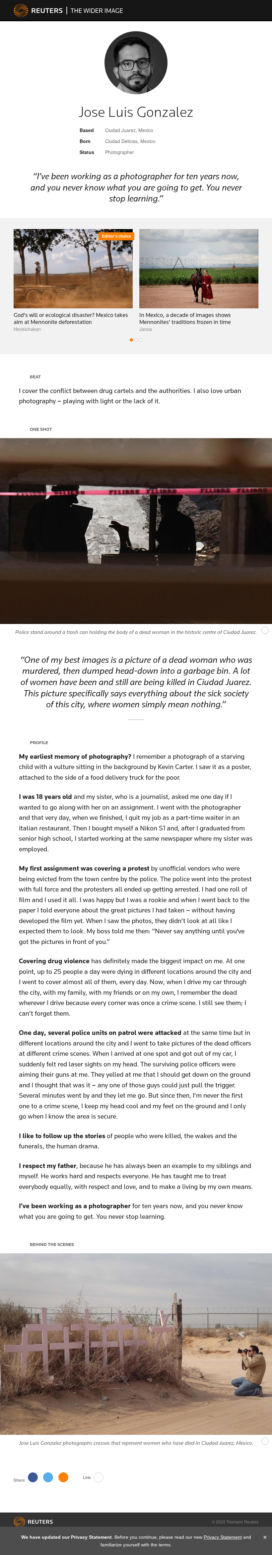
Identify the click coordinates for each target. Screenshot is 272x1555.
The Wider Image (94, 10)
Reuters (38, 10)
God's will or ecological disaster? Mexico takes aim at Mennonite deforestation (71, 318)
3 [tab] (140, 340)
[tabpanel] (73, 281)
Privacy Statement (223, 1537)
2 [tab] (136, 340)
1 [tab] (131, 340)
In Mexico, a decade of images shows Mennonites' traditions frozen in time (185, 318)
